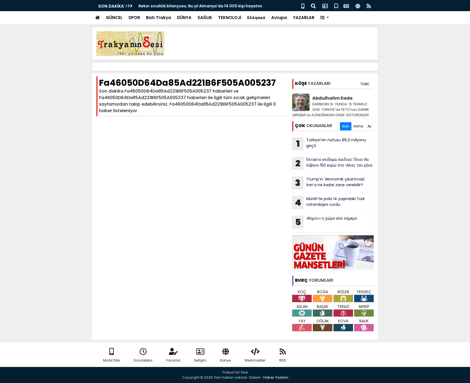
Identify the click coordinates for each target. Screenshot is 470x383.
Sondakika (143, 360)
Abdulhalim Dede (332, 98)
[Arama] (313, 5)
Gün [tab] (345, 126)
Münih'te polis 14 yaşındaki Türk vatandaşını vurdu (330, 202)
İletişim (200, 360)
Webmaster (255, 360)
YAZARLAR (303, 17)
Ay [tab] (369, 126)
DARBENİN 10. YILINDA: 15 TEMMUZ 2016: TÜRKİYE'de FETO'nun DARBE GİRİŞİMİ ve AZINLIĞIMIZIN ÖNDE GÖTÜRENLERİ (330, 110)
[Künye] (358, 5)
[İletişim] (325, 5)
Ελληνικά (256, 17)
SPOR (134, 17)
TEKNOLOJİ (229, 17)
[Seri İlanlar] (336, 5)
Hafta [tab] (358, 126)
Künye (225, 360)
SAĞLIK (204, 17)
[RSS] (369, 5)
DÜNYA (184, 17)
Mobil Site (111, 360)
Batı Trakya (158, 17)
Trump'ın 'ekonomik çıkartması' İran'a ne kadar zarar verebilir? (330, 182)
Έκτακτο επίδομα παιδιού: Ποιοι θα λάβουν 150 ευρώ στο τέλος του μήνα (333, 163)
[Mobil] (303, 5)
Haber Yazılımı (275, 377)
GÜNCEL (114, 17)
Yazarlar (173, 360)
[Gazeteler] (346, 5)
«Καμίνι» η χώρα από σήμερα (326, 222)
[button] (324, 18)
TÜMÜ (364, 84)
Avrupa (279, 17)
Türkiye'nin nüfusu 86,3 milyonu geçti (331, 143)
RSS (282, 360)
